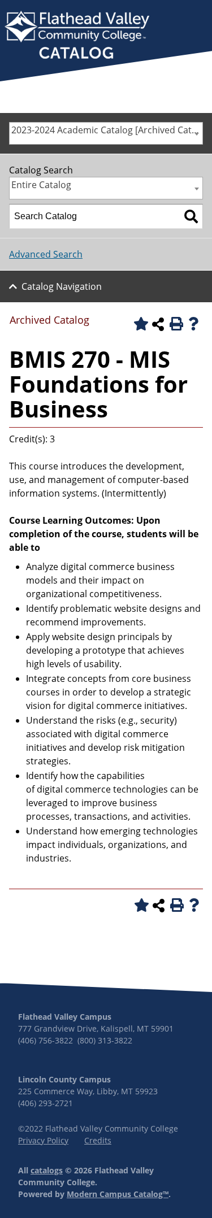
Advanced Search (46, 254)
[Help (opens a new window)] (193, 323)
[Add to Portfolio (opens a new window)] (139, 323)
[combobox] (106, 133)
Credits (97, 1140)
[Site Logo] (77, 36)
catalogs (47, 1170)
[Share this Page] (158, 324)
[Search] (191, 216)
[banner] (77, 36)
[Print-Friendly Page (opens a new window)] (175, 323)
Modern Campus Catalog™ (117, 1194)
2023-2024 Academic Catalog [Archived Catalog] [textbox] (106, 130)
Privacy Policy (43, 1140)
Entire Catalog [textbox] (41, 185)
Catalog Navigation (61, 286)
